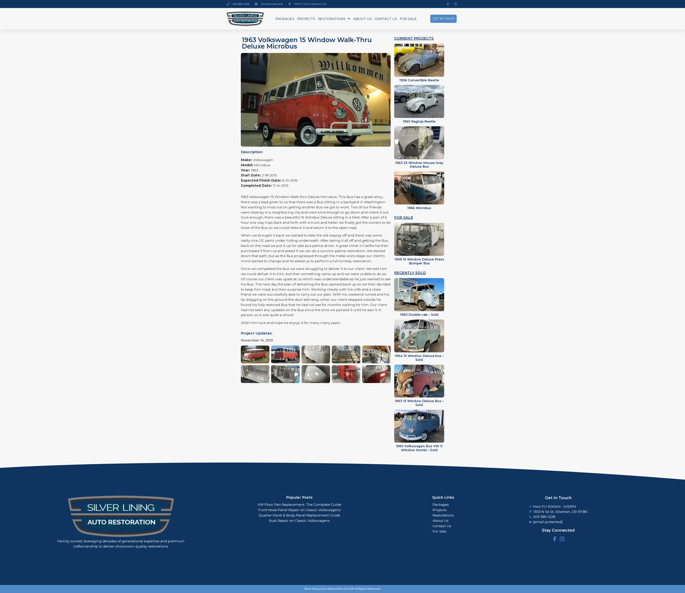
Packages (285, 19)
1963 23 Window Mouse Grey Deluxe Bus (419, 165)
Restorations (331, 19)
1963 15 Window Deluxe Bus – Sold (419, 403)
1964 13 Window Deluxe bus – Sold (419, 358)
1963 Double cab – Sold (419, 315)
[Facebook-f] (554, 539)
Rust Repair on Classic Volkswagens (299, 520)
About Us (362, 19)
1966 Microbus (419, 208)
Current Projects (414, 38)
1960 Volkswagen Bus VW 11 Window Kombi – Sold (419, 448)
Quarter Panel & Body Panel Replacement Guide (299, 515)
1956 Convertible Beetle (419, 80)
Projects (306, 19)
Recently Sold (410, 273)
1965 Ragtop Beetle (419, 121)
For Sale (408, 19)
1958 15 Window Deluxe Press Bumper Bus (419, 261)
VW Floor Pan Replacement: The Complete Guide (299, 504)
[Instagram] (562, 539)
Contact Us (385, 19)
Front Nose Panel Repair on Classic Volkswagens (299, 510)
